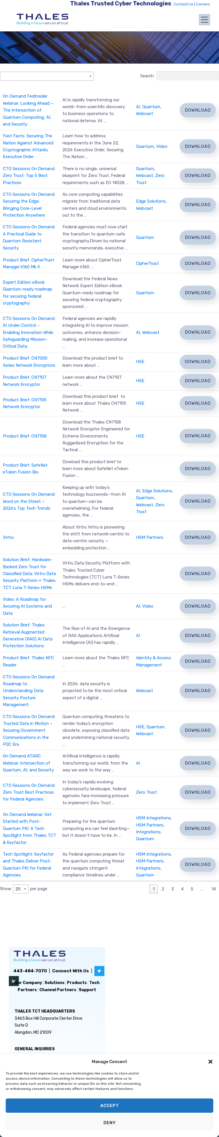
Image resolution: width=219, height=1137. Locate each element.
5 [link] (192, 889)
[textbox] (4, 76)
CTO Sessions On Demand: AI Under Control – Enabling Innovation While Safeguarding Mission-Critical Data (29, 332)
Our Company (28, 982)
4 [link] (182, 889)
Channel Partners (57, 989)
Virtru (8, 537)
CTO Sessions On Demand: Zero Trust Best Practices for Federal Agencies (29, 792)
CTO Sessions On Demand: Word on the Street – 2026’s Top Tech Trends (29, 501)
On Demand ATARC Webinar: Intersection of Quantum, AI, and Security (28, 763)
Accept (109, 1105)
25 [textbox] (18, 889)
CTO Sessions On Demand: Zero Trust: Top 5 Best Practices (29, 175)
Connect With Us (70, 970)
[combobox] (47, 76)
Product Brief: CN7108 (24, 436)
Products (77, 982)
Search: (147, 75)
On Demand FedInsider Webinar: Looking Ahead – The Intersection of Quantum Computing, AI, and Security (28, 110)
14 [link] (214, 889)
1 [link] (154, 889)
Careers (203, 4)
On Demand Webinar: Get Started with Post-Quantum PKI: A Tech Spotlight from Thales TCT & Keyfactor (29, 828)
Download (198, 110)
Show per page (23, 889)
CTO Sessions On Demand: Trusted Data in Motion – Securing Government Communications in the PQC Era (29, 730)
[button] (210, 1062)
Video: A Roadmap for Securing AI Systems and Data (27, 606)
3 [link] (172, 889)
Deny (110, 1122)
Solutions (54, 982)
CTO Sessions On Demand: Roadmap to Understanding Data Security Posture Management (29, 690)
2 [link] (163, 889)
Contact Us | (185, 4)
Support (87, 989)
